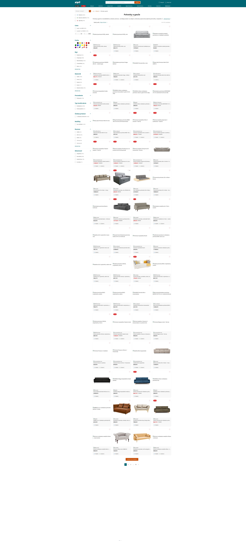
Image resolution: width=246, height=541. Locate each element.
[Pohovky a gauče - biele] (75, 43)
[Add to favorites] (109, 26)
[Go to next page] (138, 464)
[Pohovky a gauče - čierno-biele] (80, 47)
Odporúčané (103, 22)
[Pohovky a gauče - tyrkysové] (80, 45)
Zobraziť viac (77, 69)
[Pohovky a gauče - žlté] (82, 45)
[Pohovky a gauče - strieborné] (78, 47)
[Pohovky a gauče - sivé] (82, 43)
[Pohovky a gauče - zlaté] (80, 43)
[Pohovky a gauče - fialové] (75, 47)
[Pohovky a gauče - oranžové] (84, 45)
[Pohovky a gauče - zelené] (75, 45)
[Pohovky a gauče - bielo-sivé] (82, 47)
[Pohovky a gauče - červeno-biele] (84, 47)
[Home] (77, 2)
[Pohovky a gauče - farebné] (86, 47)
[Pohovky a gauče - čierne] (78, 43)
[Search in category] (90, 11)
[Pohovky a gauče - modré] (78, 45)
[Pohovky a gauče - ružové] (84, 43)
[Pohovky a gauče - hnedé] (86, 45)
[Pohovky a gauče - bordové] (89, 43)
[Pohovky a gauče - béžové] (89, 45)
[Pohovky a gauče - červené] (86, 43)
